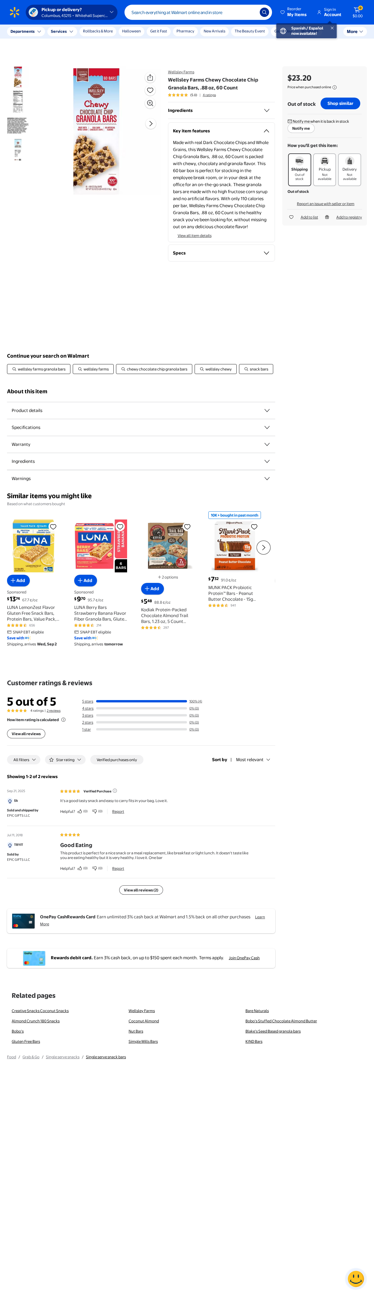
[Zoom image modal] (150, 103)
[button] (294, 12)
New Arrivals (214, 31)
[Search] (264, 12)
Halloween (131, 31)
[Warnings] (267, 478)
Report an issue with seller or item (325, 203)
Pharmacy (185, 31)
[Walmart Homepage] (14, 12)
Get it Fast (158, 31)
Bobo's (18, 1031)
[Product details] (267, 410)
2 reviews (53, 711)
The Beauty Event (250, 31)
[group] (192, 95)
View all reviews (26, 733)
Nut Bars (136, 1031)
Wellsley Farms (181, 72)
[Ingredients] (266, 110)
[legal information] (334, 87)
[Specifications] (267, 427)
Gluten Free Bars (26, 1041)
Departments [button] (22, 31)
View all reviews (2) (141, 890)
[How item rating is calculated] (63, 719)
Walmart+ (310, 31)
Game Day (283, 31)
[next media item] (151, 124)
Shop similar (340, 103)
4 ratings (209, 95)
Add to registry (349, 217)
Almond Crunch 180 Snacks (36, 1021)
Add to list (309, 217)
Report (118, 811)
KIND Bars (253, 1041)
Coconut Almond (144, 1021)
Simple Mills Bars (143, 1041)
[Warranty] (267, 444)
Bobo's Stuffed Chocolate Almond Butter (281, 1021)
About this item (27, 391)
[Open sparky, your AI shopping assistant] (356, 1279)
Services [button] (59, 31)
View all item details (195, 235)
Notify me (301, 128)
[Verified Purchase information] (114, 790)
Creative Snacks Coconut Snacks (40, 1010)
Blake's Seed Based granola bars (273, 1031)
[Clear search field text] (251, 12)
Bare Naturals (257, 1010)
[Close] (108, 31)
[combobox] (198, 12)
